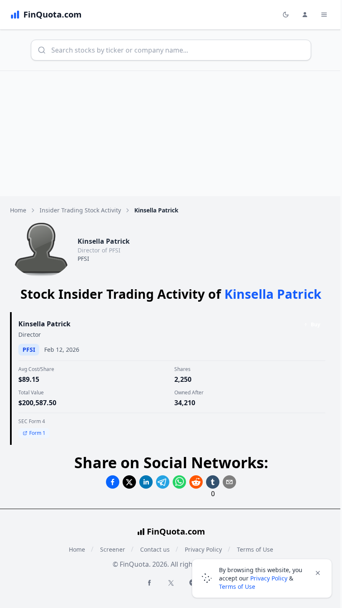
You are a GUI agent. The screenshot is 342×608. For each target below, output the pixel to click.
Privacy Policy (268, 578)
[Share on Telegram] (162, 482)
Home (18, 210)
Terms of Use (237, 586)
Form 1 (37, 432)
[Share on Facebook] (112, 482)
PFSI (83, 258)
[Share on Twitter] (129, 482)
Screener (112, 549)
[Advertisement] (171, 133)
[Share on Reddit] (196, 482)
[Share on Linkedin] (146, 482)
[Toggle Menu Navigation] (324, 15)
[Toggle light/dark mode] (286, 15)
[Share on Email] (229, 482)
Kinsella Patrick (44, 323)
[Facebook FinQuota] (149, 582)
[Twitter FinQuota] (171, 583)
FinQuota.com (176, 531)
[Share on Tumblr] (212, 482)
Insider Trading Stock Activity (80, 210)
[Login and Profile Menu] (305, 15)
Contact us (155, 549)
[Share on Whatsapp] (179, 482)
